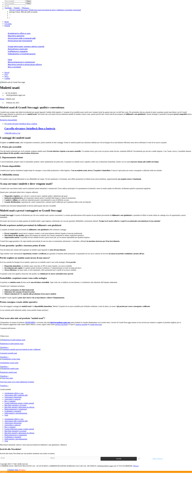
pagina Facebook (61, 324)
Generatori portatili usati (8, 353)
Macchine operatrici (16, 36)
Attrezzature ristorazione (13, 397)
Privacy (136, 466)
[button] (96, 17)
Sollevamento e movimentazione (21, 54)
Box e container (14, 67)
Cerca (28, 1)
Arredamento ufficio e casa (19, 33)
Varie (10, 59)
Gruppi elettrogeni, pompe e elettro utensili (26, 46)
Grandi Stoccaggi (96, 324)
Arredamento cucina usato (9, 363)
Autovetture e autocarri (18, 49)
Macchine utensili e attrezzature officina (25, 64)
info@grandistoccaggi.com (60, 322)
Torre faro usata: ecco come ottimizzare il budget (17, 382)
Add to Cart (16, 133)
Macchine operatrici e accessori (15, 405)
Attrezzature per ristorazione (20, 40)
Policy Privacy (158, 459)
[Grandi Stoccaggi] (45, 10)
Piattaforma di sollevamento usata (11, 344)
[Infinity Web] (12, 470)
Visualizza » (4, 347)
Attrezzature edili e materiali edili (22, 38)
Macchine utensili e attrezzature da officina (19, 407)
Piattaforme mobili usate (8, 372)
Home (2, 99)
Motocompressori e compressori (21, 62)
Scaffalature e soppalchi (18, 51)
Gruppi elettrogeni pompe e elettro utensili (19, 403)
